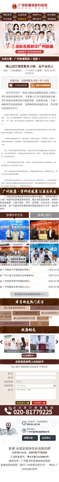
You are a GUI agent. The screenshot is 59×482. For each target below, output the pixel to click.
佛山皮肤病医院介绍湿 (24, 318)
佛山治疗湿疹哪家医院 (26, 313)
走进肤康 (22, 14)
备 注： (11, 390)
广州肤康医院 (22, 58)
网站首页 (7, 14)
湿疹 (35, 58)
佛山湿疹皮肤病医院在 (14, 307)
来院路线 (51, 19)
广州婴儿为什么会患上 (44, 307)
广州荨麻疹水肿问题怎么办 (15, 287)
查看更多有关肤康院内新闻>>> (29, 294)
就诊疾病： (9, 381)
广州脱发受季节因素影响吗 (15, 281)
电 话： (11, 377)
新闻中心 (37, 14)
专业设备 (7, 19)
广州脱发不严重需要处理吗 (15, 269)
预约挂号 (37, 19)
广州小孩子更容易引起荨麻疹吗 (18, 275)
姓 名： (11, 373)
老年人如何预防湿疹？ (14, 323)
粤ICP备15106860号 (38, 456)
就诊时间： (9, 385)
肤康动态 (22, 19)
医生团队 (51, 14)
